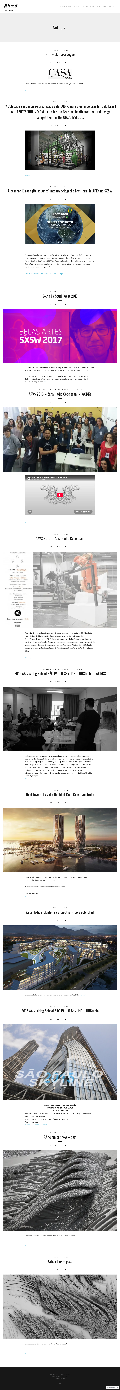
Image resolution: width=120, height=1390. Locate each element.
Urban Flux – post (60, 1261)
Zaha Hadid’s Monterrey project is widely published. (60, 912)
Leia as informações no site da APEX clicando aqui (44, 274)
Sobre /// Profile (95, 6)
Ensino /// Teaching (49, 390)
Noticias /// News (60, 50)
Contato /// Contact (109, 6)
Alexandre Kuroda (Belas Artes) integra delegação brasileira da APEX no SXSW (60, 191)
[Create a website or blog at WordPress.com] (60, 1383)
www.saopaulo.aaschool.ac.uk (36, 1125)
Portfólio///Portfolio (81, 6)
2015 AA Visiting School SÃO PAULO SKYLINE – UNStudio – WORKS (60, 673)
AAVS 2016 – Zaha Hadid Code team (60, 538)
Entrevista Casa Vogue (60, 54)
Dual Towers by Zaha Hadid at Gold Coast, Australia (60, 794)
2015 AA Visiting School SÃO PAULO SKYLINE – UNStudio (60, 1010)
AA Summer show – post (60, 1137)
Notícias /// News (65, 6)
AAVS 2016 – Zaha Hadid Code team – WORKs (60, 394)
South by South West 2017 (60, 296)
